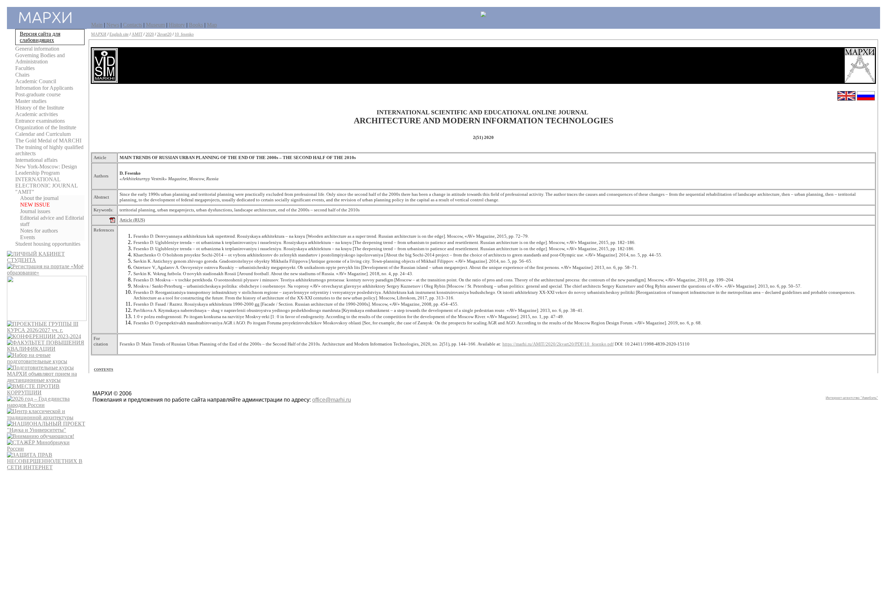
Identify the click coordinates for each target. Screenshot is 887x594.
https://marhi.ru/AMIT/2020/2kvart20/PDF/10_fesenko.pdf (558, 344)
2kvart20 (164, 34)
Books (196, 25)
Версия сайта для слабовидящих (40, 37)
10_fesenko (184, 34)
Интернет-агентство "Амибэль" (852, 398)
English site (119, 34)
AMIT (137, 34)
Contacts (132, 25)
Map (212, 25)
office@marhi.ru (331, 400)
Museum (155, 25)
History (177, 25)
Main (97, 25)
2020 (150, 34)
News (112, 25)
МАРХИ (98, 34)
